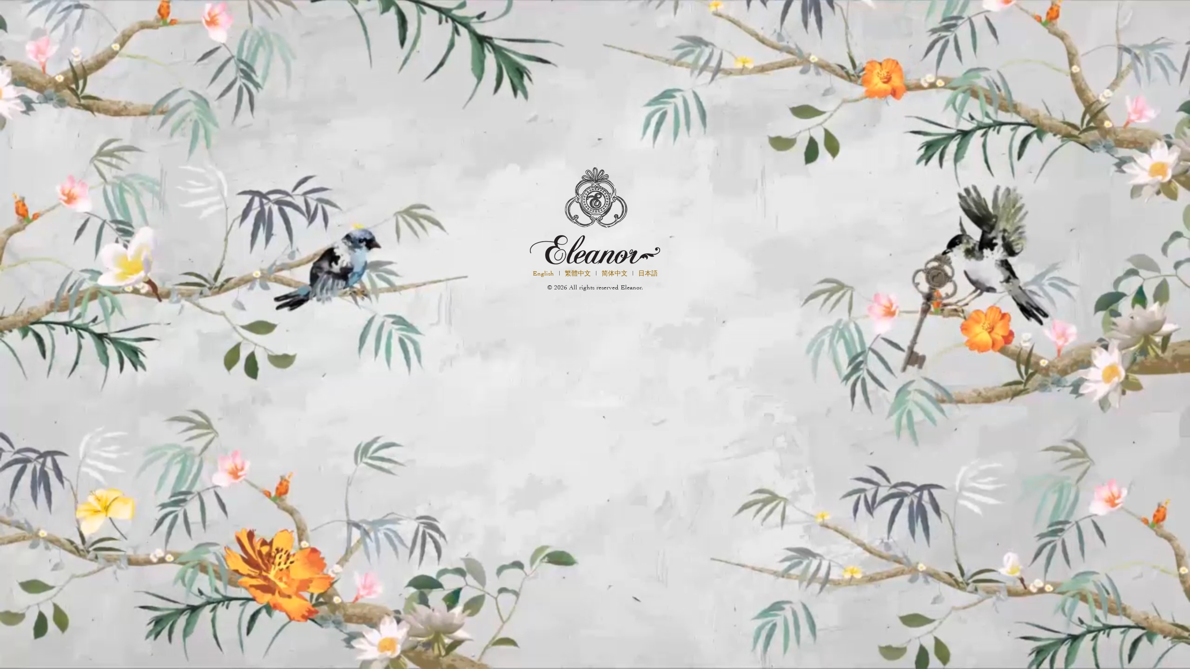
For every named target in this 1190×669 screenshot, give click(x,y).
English (543, 273)
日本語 (648, 273)
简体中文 (615, 273)
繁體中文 (578, 273)
